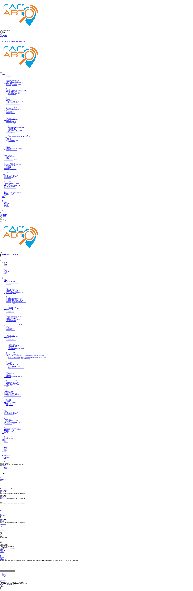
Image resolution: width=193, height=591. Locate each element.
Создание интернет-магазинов (5, 584)
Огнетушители (9, 100)
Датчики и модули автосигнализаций (12, 154)
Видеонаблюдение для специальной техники (14, 89)
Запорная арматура (11, 128)
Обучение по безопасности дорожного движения (12, 192)
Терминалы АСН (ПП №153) (11, 105)
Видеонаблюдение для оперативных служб (13, 87)
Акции (3, 173)
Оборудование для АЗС (8, 120)
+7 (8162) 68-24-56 (3, 35)
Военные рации (9, 115)
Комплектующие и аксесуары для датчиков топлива (15, 82)
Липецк (5, 270)
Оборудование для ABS (10, 108)
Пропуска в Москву (9, 405)
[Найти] (0, 34)
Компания (4, 201)
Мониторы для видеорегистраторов (14, 92)
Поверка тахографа (7, 189)
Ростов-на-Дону (7, 271)
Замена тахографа (7, 184)
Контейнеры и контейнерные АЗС (12, 133)
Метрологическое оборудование (11, 159)
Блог (3, 196)
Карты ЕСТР (8, 166)
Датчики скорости (11, 141)
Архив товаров (7, 168)
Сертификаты (6, 206)
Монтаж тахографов (7, 178)
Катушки (10, 126)
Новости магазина (4, 547)
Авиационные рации (10, 118)
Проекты (3, 197)
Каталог (3, 74)
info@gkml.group (4, 465)
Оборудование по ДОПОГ (10, 311)
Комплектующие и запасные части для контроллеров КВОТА (19, 135)
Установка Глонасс (7, 182)
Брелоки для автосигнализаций (11, 150)
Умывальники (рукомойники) (11, 107)
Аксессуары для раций (10, 116)
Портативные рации (9, 112)
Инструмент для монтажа (10, 156)
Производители (3, 559)
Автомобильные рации (10, 111)
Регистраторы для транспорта (11, 85)
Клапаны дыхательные (12, 129)
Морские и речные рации (10, 113)
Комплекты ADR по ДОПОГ (11, 99)
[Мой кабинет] (0, 39)
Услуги (3, 174)
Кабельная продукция (12, 94)
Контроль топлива (7, 179)
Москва (5, 265)
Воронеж (6, 269)
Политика (2, 552)
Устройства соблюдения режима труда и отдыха (14, 101)
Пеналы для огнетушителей (11, 103)
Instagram (5, 469)
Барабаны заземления (10, 97)
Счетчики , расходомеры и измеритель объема (16, 127)
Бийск (5, 267)
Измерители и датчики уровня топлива (13, 80)
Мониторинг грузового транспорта (10, 176)
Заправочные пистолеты (12, 125)
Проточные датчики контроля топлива (13, 81)
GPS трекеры (8, 76)
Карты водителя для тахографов (10, 165)
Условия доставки (3, 555)
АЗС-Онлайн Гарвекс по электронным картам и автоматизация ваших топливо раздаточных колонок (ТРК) (25, 134)
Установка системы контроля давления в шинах (12, 190)
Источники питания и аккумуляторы (10, 161)
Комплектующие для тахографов (12, 140)
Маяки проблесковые (10, 96)
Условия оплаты (3, 554)
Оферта (5, 209)
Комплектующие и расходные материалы (13, 78)
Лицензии (6, 205)
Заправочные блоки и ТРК (11, 121)
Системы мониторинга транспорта (10, 75)
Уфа (5, 274)
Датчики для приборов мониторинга (12, 77)
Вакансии (6, 204)
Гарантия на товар (3, 556)
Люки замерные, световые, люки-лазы (15, 130)
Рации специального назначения (12, 119)
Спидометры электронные (13, 144)
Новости (5, 202)
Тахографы (6, 137)
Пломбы (7, 157)
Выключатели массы (10, 98)
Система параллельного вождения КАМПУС (12, 185)
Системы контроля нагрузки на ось (10, 169)
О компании (2, 550)
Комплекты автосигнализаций (11, 151)
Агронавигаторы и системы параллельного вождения (13, 162)
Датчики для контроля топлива (9, 79)
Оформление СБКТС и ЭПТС (9, 193)
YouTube (3, 576)
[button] (179, 590)
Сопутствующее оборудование (11, 91)
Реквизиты (6, 208)
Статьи (1, 551)
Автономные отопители (8, 145)
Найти (2, 586)
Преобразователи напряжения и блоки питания (12, 164)
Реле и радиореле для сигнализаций (12, 152)
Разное (7, 158)
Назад (5, 263)
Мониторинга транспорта (8, 199)
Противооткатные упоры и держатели (13, 104)
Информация (2, 557)
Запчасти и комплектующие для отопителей (14, 148)
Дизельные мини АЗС (8, 187)
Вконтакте (5, 468)
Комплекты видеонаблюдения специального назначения (16, 90)
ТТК (7, 171)
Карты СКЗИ (8, 167)
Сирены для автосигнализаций (11, 153)
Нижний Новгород (7, 266)
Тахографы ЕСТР (9, 138)
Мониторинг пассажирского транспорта (11, 175)
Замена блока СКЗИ (7, 181)
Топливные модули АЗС (10, 132)
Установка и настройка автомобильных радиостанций (13, 180)
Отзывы (5, 207)
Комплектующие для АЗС (11, 122)
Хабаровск (6, 272)
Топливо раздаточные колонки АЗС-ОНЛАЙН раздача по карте (19, 136)
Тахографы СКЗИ (9, 139)
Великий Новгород (7, 268)
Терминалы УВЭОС (9, 106)
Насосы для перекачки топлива (13, 124)
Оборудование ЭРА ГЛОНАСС (9, 163)
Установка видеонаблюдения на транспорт (11, 183)
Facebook (5, 467)
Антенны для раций (9, 117)
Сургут (5, 273)
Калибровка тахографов (8, 194)
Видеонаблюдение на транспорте (10, 83)
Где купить (4, 200)
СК (7, 172)
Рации (5, 110)
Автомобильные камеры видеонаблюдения (13, 84)
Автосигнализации (7, 149)
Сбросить (6, 544)
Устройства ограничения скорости (12, 102)
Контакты (4, 210)
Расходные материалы (8, 155)
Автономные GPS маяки (8, 160)
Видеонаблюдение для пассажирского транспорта (15, 88)
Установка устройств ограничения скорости (12, 191)
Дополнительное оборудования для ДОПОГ (14, 109)
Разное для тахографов (12, 143)
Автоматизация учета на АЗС (9, 186)
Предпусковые (8, 147)
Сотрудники (6, 203)
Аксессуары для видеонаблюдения (14, 93)
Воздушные (8, 146)
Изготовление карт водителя (9, 177)
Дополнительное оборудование (13, 131)
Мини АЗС (6, 195)
